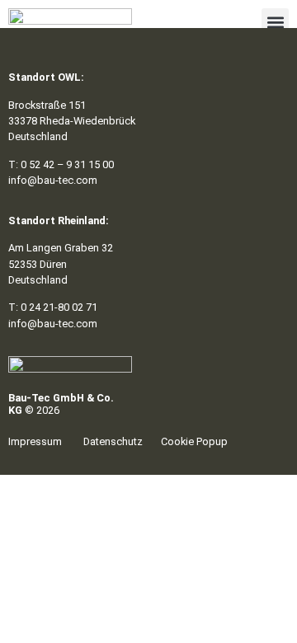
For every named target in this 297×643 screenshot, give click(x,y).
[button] (275, 21)
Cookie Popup (194, 441)
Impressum (35, 441)
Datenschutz (113, 441)
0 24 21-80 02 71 (59, 307)
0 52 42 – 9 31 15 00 (67, 164)
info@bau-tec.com (52, 180)
